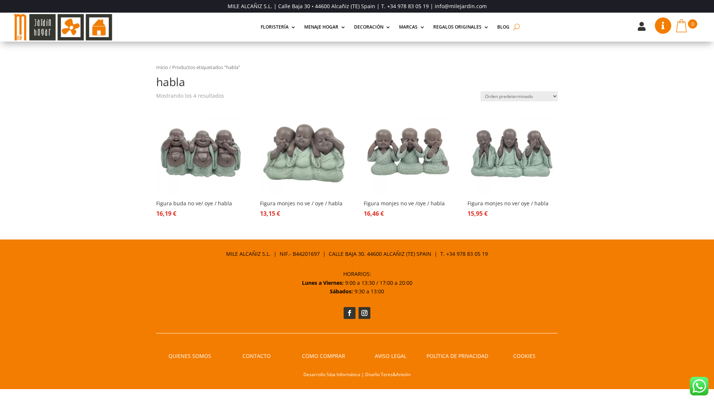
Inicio (162, 67)
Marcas (408, 27)
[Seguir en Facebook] (350, 313)
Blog (503, 27)
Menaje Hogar (321, 27)
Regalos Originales (457, 27)
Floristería (275, 27)
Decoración (368, 27)
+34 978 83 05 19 (408, 6)
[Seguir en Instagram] (364, 313)
